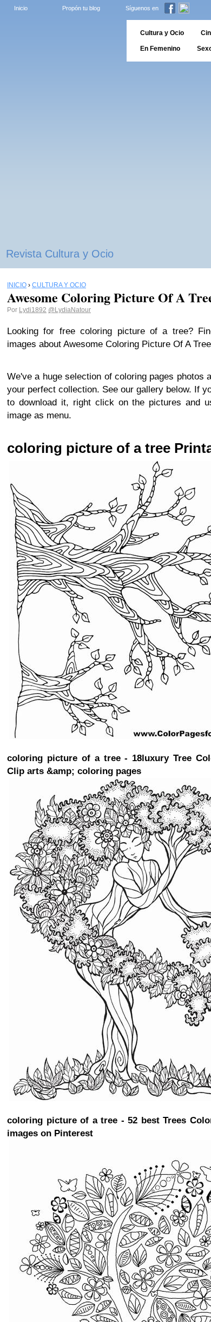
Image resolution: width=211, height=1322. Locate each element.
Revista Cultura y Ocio (60, 254)
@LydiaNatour (69, 310)
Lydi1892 (33, 310)
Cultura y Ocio (162, 33)
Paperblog (60, 41)
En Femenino (160, 48)
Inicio (21, 8)
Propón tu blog (81, 8)
